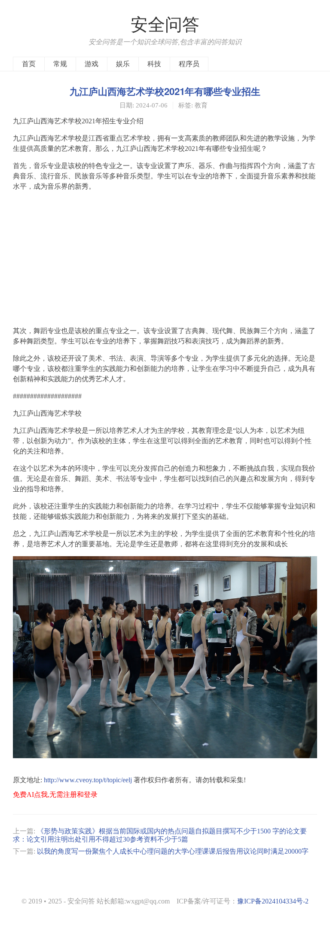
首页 (29, 63)
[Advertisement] (165, 259)
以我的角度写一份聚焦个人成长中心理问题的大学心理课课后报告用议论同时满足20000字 (173, 851)
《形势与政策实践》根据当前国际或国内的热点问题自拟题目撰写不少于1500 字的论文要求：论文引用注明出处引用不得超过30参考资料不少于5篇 (160, 834)
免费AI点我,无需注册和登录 (55, 794)
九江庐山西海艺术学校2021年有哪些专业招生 (165, 91)
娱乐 (123, 63)
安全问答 (165, 24)
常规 (60, 63)
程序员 (189, 63)
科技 (154, 63)
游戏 (91, 63)
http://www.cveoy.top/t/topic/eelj (88, 780)
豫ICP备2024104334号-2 (273, 901)
